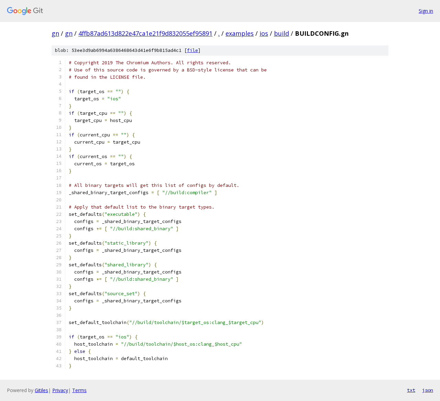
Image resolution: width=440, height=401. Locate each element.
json (427, 390)
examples (240, 33)
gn (55, 33)
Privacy (60, 390)
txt (411, 390)
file (192, 50)
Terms (79, 390)
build (281, 33)
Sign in (426, 11)
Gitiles (41, 390)
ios (264, 33)
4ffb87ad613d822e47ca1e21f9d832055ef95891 (145, 33)
